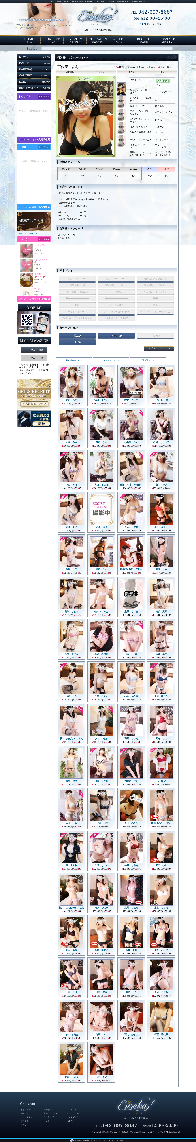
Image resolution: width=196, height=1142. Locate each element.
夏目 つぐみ (161, 992)
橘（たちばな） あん (71, 738)
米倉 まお (131, 950)
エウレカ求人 (143, 40)
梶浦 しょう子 (161, 442)
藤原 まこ (71, 569)
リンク (34, 82)
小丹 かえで (161, 527)
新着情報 (34, 57)
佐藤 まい (71, 527)
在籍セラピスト (98, 40)
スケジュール (73, 1113)
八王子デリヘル (24, 139)
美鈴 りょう (71, 1077)
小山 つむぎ (101, 738)
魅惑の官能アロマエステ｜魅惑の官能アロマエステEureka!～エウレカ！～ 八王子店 (133, 1132)
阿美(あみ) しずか (161, 823)
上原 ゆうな (161, 696)
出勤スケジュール (120, 40)
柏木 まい (101, 1077)
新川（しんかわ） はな (71, 907)
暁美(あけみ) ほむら (131, 569)
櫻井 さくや (131, 400)
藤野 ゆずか (101, 950)
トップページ (29, 40)
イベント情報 (34, 63)
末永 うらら (161, 907)
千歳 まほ (71, 992)
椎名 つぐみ (71, 654)
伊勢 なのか (101, 696)
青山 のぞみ (131, 823)
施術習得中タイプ (74, 360)
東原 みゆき (101, 654)
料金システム (75, 40)
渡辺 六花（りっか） (131, 484)
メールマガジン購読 (34, 350)
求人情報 (25, 1121)
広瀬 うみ (71, 823)
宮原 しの (131, 654)
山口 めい (161, 484)
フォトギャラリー (34, 75)
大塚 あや (71, 442)
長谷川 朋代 (131, 527)
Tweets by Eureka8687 (27, 233)
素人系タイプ (148, 360)
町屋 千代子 (161, 1034)
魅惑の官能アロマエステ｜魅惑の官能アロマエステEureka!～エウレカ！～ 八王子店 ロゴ (136, 1108)
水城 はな (71, 696)
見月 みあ (71, 400)
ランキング (34, 69)
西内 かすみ (131, 1034)
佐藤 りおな (131, 865)
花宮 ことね (101, 781)
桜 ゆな (161, 781)
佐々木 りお (101, 611)
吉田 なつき (101, 865)
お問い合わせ (166, 40)
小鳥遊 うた (131, 442)
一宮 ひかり (161, 400)
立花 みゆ (101, 527)
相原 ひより (101, 907)
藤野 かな (101, 442)
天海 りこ (161, 738)
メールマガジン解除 (34, 358)
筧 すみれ (71, 865)
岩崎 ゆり (71, 781)
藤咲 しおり (71, 611)
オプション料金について (160, 348)
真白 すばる (101, 484)
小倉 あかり (131, 696)
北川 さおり (131, 907)
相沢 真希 (161, 611)
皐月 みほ (71, 484)
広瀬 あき (161, 654)
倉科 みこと (161, 950)
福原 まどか (101, 400)
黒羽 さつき (131, 611)
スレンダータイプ (111, 360)
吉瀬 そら (161, 569)
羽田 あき (71, 950)
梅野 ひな (101, 569)
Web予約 (34, 88)
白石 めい (101, 1034)
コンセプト (52, 40)
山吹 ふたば (71, 1034)
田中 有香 (101, 992)
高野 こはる (131, 738)
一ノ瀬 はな (101, 823)
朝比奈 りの (131, 781)
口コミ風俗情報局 (41, 139)
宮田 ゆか (161, 865)
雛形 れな (131, 992)
